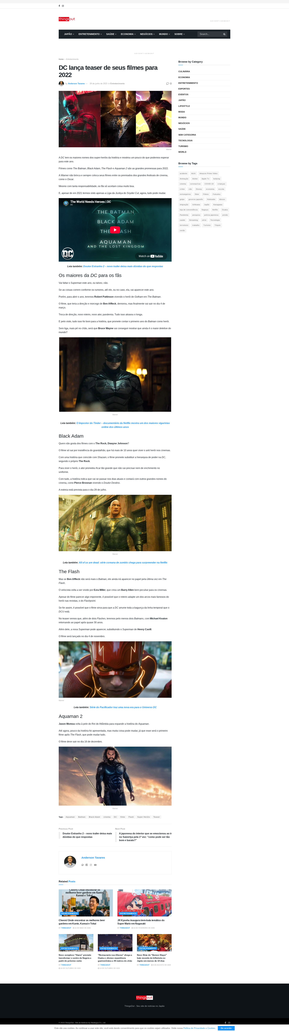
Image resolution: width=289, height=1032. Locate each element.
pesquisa (196, 215)
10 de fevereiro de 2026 (144, 928)
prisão (225, 215)
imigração (184, 204)
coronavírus (195, 184)
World (182, 152)
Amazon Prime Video (209, 173)
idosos (222, 199)
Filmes (206, 194)
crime (182, 189)
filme (122, 817)
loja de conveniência (189, 210)
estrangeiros (185, 194)
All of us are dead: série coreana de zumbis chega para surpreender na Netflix (122, 562)
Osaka (225, 210)
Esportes (184, 89)
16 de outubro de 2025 (70, 968)
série (204, 220)
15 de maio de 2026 (82, 928)
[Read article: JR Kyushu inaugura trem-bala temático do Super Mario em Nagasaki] (144, 902)
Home (61, 59)
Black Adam (94, 817)
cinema (107, 817)
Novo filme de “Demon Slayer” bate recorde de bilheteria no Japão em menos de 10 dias (152, 958)
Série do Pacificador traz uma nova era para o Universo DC (123, 707)
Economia (127, 34)
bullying (216, 179)
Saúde (110, 34)
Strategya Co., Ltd (98, 1023)
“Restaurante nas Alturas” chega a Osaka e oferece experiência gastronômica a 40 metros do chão (115, 958)
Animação (184, 179)
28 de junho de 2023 (98, 83)
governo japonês (196, 199)
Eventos (183, 94)
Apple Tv (205, 179)
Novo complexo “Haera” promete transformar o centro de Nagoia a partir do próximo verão (75, 958)
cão (190, 189)
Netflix (215, 210)
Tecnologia (185, 140)
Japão (68, 34)
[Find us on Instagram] (63, 6)
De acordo (226, 1028)
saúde (182, 220)
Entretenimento (89, 34)
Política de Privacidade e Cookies (199, 1028)
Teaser (156, 817)
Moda (181, 112)
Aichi (193, 173)
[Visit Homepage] (67, 19)
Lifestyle (184, 106)
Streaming (193, 220)
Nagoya (205, 210)
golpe (182, 199)
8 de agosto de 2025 (161, 965)
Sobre (178, 34)
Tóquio (218, 225)
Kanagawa (217, 204)
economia (210, 189)
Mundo (163, 34)
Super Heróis (143, 817)
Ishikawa (196, 204)
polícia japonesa (211, 215)
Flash (131, 817)
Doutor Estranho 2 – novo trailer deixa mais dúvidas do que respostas (123, 266)
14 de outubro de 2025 (109, 968)
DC (115, 817)
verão (182, 230)
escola (221, 189)
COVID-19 (209, 184)
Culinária (184, 71)
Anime (195, 179)
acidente (183, 173)
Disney (199, 189)
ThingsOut (66, 928)
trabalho (195, 225)
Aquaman (70, 817)
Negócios (146, 34)
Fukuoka (216, 194)
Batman (81, 817)
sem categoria (187, 135)
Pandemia (184, 215)
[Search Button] (224, 34)
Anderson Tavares (76, 83)
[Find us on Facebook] (59, 6)
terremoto (184, 225)
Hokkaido (211, 199)
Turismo (183, 146)
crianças (221, 184)
